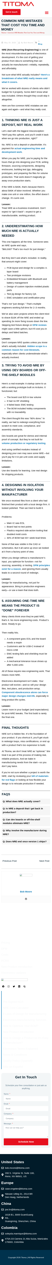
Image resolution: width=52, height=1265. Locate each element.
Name (6, 1094)
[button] (46, 12)
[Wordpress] (26, 899)
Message (8, 1124)
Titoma (3, 33)
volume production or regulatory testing (23, 443)
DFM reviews (40, 325)
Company (8, 1114)
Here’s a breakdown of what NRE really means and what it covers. (26, 78)
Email (6, 1104)
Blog (40, 44)
